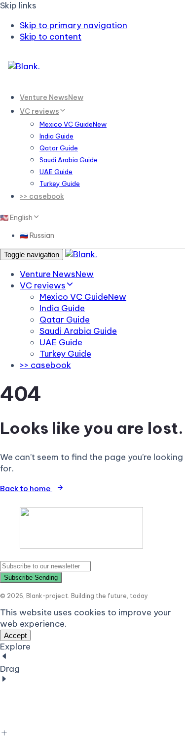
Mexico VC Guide (73, 124)
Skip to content (50, 36)
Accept (15, 635)
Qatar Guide (58, 148)
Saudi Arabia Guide (68, 160)
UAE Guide (56, 172)
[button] (19, 217)
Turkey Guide (59, 183)
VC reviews (39, 111)
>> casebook (42, 196)
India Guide (56, 136)
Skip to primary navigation (73, 25)
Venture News (51, 97)
